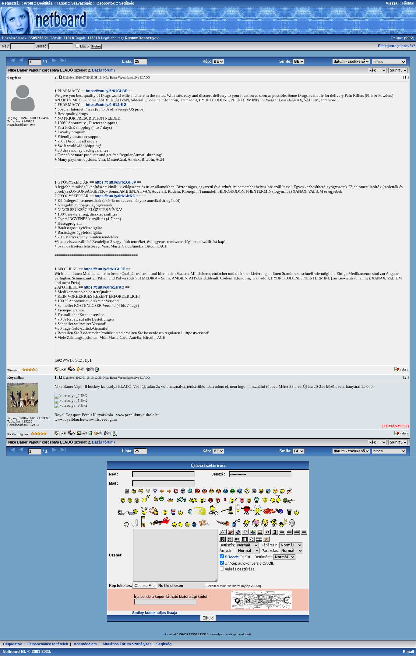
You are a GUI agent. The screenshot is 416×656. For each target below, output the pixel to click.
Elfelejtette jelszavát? (396, 46)
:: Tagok (59, 3)
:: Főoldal (405, 3)
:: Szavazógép (80, 3)
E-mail (409, 652)
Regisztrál (10, 3)
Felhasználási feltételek (47, 644)
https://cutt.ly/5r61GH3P (106, 91)
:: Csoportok (103, 3)
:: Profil (26, 3)
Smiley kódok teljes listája (154, 613)
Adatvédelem (85, 644)
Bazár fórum (103, 70)
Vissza (391, 3)
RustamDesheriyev (142, 38)
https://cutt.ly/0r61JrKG (106, 105)
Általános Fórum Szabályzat (126, 644)
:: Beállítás (42, 3)
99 (407, 38)
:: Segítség (124, 3)
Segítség (163, 644)
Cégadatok (12, 644)
